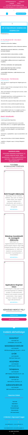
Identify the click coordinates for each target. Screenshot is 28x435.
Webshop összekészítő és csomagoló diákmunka (14, 238)
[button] (7, 14)
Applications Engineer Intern (14, 286)
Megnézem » (14, 209)
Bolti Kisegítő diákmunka (14, 194)
